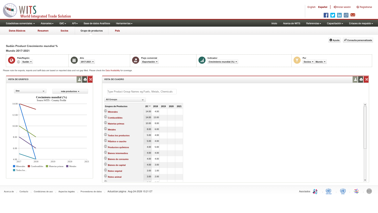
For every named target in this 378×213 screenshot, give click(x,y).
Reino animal (114, 177)
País (117, 30)
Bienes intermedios (118, 153)
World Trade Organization (356, 191)
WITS (39, 10)
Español (322, 7)
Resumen (43, 30)
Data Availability (113, 70)
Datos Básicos (17, 30)
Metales (112, 129)
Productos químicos (118, 147)
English (312, 6)
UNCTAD (329, 191)
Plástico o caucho (117, 141)
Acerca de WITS (291, 23)
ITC (316, 191)
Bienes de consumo (118, 159)
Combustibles (115, 118)
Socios (64, 30)
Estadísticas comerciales (19, 23)
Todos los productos (119, 135)
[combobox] (30, 91)
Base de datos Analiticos (97, 23)
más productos (69, 91)
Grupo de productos (92, 30)
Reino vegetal (115, 171)
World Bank (370, 191)
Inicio (274, 23)
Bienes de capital (117, 165)
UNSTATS (343, 191)
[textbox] (142, 91)
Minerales (113, 112)
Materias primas (116, 123)
